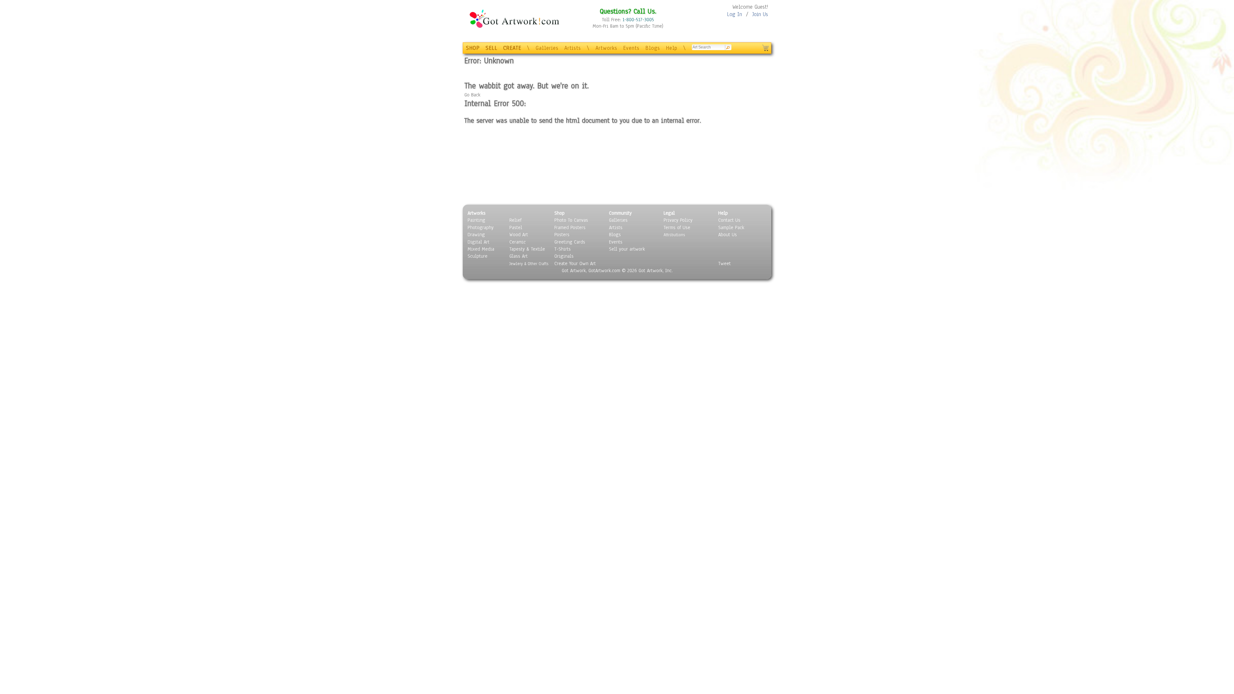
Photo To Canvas (571, 220)
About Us (727, 234)
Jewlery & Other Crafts (528, 263)
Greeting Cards (569, 242)
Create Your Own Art (575, 263)
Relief (515, 220)
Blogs (652, 48)
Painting (476, 220)
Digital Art (478, 242)
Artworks (606, 48)
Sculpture (477, 256)
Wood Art (518, 234)
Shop (559, 213)
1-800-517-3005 (638, 19)
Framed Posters (570, 227)
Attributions (674, 234)
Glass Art (518, 256)
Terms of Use (677, 227)
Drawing (476, 234)
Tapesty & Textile (527, 249)
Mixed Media (481, 249)
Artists (572, 48)
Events (631, 48)
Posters (561, 234)
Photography (481, 227)
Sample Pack (731, 227)
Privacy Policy (678, 220)
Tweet (724, 263)
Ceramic (517, 242)
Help (671, 48)
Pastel (515, 227)
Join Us (760, 14)
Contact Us (729, 220)
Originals (564, 256)
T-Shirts (562, 249)
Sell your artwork (627, 249)
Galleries (547, 48)
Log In (734, 14)
